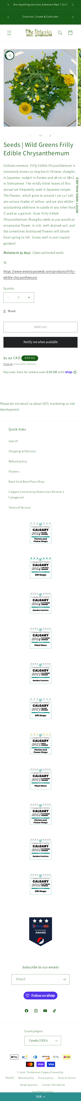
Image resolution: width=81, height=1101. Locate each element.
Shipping (8, 364)
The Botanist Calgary (38, 1072)
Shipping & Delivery (22, 451)
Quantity (8, 288)
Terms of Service (20, 507)
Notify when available (77, 195)
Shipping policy (29, 1085)
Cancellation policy (42, 1091)
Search (13, 441)
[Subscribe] (64, 979)
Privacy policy (45, 1078)
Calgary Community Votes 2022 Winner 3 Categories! (36, 494)
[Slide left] (30, 135)
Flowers (14, 471)
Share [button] (12, 311)
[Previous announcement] (8, 4)
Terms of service (67, 1078)
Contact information (53, 1085)
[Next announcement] (73, 4)
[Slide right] (50, 135)
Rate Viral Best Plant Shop (26, 481)
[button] (40, 1096)
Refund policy (18, 461)
